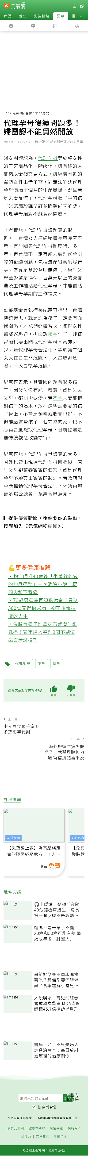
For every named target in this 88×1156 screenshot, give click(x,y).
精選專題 (56, 1128)
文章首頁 (42, 1136)
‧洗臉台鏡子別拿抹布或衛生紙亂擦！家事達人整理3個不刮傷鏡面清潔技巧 (42, 631)
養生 (23, 16)
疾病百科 (74, 1128)
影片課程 (13, 837)
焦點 (8, 16)
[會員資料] (74, 6)
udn (7, 113)
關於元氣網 (16, 1128)
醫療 (61, 16)
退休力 (26, 1136)
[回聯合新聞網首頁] (7, 7)
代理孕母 (48, 158)
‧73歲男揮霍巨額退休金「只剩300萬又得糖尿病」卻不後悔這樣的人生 (43, 608)
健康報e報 (47, 1107)
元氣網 (17, 113)
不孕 (58, 397)
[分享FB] (11, 25)
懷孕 (53, 333)
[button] (81, 16)
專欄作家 (60, 1136)
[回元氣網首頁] (18, 6)
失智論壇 (42, 16)
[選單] (82, 6)
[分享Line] (33, 25)
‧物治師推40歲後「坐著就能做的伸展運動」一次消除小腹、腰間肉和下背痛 (43, 584)
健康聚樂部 (37, 1128)
